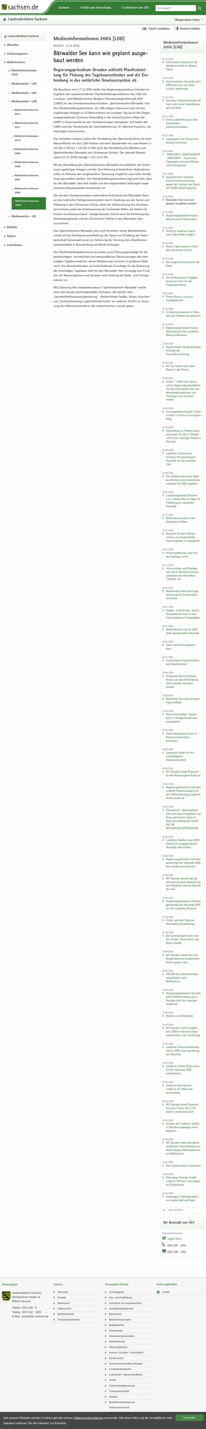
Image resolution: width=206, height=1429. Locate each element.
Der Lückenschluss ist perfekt (183, 1165)
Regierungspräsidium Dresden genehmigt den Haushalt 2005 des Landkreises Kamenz (183, 863)
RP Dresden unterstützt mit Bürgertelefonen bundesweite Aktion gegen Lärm (183, 959)
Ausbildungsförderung (121, 1308)
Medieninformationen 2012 (26, 112)
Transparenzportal (119, 1391)
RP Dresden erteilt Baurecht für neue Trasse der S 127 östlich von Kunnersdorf (182, 1108)
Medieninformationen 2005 (27, 203)
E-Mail (166, 1292)
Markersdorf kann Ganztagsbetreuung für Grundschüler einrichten (182, 595)
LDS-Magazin (116, 1292)
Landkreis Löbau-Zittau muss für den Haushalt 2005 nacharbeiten (183, 1070)
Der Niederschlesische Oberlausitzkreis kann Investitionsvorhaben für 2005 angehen (183, 480)
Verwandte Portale (117, 1284)
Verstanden (189, 1417)
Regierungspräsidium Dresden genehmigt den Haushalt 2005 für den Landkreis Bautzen (183, 905)
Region (11, 236)
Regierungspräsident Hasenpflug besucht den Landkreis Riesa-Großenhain (182, 331)
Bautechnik (115, 1314)
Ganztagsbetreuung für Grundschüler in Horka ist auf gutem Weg (183, 415)
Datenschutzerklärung (88, 1418)
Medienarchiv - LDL (24, 216)
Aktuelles (13, 45)
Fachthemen (14, 245)
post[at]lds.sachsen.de (35, 1316)
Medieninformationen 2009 (26, 151)
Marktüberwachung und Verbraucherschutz (122, 1405)
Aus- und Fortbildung (120, 1297)
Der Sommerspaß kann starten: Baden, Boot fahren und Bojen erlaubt (182, 939)
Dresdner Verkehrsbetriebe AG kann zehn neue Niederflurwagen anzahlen (183, 104)
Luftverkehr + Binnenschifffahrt (125, 1374)
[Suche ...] (199, 8)
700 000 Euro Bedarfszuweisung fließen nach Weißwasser (182, 978)
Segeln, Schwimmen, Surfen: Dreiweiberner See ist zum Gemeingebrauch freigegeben (183, 614)
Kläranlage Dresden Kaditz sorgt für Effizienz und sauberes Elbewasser (183, 1181)
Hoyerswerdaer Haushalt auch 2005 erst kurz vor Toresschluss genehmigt (183, 85)
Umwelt (113, 1396)
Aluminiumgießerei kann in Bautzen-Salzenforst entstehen (181, 737)
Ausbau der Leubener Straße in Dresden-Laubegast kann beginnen (182, 1127)
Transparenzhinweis (69, 1319)
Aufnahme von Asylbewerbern (125, 1303)
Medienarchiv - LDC (24, 93)
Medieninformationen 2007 (26, 177)
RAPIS (112, 1380)
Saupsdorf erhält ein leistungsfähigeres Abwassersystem (180, 756)
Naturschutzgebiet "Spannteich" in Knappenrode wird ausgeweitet (181, 718)
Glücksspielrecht (118, 1347)
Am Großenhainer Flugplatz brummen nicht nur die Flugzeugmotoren (182, 281)
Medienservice (16, 62)
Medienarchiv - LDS (24, 84)
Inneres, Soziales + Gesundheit (126, 1352)
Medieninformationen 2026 (23, 72)
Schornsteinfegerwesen (122, 1385)
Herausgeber (10, 1284)
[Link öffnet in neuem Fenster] (19, 9)
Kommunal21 (116, 1358)
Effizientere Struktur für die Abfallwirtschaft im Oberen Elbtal (181, 66)
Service (58, 1284)
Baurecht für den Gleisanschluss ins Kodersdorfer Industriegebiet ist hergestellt (183, 537)
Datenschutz (64, 1308)
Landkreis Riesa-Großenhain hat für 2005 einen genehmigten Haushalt (183, 1051)
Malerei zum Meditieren (179, 1015)
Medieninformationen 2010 (26, 138)
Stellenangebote (17, 54)
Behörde (12, 227)
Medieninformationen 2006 (26, 190)
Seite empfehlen (167, 1284)
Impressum (64, 1303)
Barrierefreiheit (66, 1314)
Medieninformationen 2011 (26, 125)
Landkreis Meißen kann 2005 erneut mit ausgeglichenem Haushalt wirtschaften (183, 844)
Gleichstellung (117, 1341)
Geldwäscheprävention (121, 1336)
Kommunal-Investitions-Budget (126, 1363)
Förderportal (116, 1330)
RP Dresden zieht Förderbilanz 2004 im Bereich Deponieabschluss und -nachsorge (183, 1031)
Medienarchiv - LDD (24, 101)
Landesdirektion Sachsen (27, 20)
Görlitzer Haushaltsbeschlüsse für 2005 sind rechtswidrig (179, 1089)
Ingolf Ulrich (174, 1238)
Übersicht (63, 1292)
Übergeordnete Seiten (187, 19)
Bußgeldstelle (116, 1325)
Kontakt (62, 1297)
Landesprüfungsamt (120, 1369)
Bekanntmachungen (120, 1319)
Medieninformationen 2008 (26, 164)
